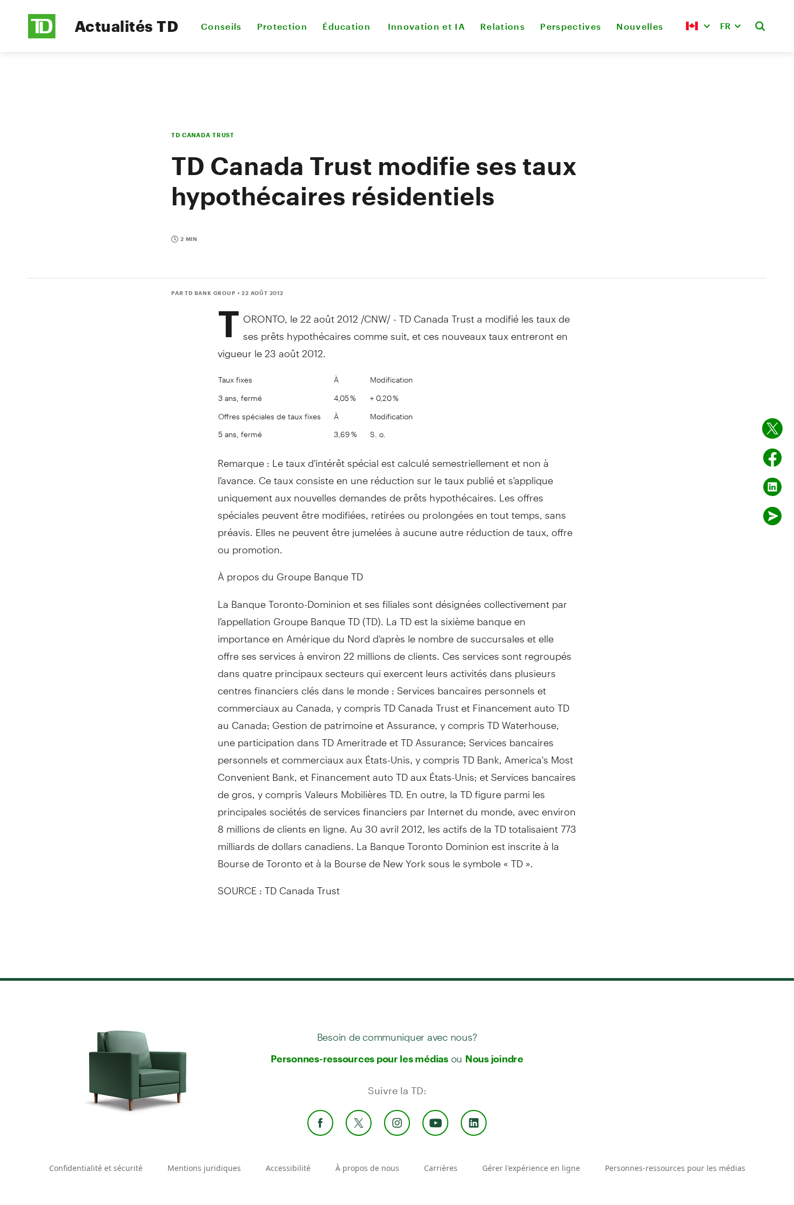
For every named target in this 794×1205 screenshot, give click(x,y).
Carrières (440, 1168)
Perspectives (570, 26)
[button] (698, 25)
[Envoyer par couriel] (772, 516)
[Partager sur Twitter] (772, 428)
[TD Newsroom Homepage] (42, 35)
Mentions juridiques (204, 1168)
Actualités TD (126, 26)
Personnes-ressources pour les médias (359, 1059)
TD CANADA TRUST (202, 134)
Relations (502, 26)
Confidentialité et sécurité (96, 1168)
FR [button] (725, 26)
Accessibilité (288, 1168)
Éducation (347, 26)
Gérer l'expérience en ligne (531, 1168)
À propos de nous (367, 1168)
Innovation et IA (426, 26)
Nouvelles (639, 26)
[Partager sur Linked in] (772, 486)
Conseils (221, 26)
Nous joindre (494, 1059)
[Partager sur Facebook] (772, 457)
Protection (282, 26)
